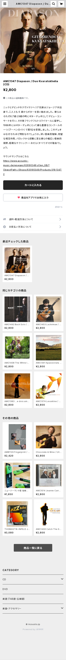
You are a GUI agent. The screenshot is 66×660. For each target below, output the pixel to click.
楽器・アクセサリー (12, 608)
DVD (5, 589)
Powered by (29, 629)
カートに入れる (33, 185)
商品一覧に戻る (33, 548)
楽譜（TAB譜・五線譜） (14, 598)
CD (4, 579)
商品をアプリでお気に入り (34, 197)
